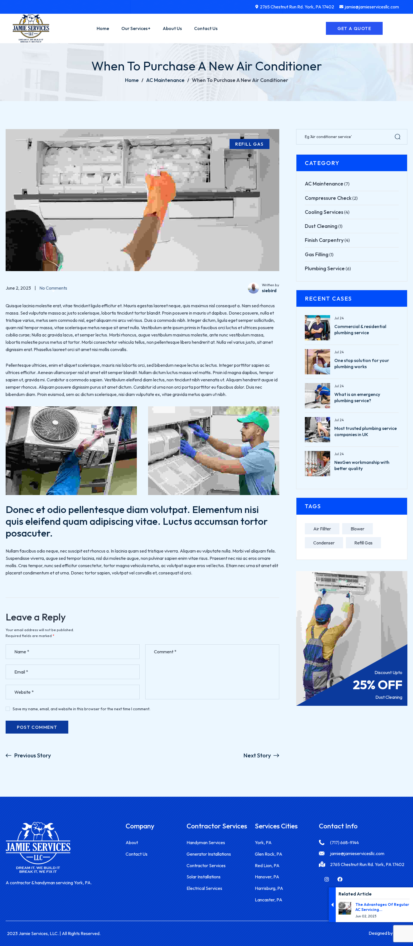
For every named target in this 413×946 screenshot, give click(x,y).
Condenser (324, 543)
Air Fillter (322, 529)
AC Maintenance (165, 80)
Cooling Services (324, 212)
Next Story (257, 755)
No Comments (53, 288)
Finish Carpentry (324, 240)
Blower (357, 529)
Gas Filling (316, 254)
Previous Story (32, 755)
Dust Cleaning (321, 226)
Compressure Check (328, 198)
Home (132, 80)
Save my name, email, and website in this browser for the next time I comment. (81, 708)
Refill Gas (249, 144)
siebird (269, 290)
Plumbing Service (325, 268)
